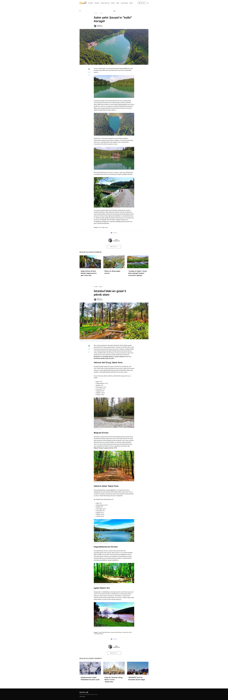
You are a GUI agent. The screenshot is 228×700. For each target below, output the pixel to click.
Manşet (101, 13)
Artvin (99, 227)
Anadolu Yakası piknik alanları (104, 632)
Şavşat (106, 227)
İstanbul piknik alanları (98, 633)
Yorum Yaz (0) (113, 246)
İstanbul (96, 286)
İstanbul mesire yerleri (127, 632)
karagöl (102, 227)
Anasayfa (96, 13)
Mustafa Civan (99, 25)
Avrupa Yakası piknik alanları (116, 632)
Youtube (143, 2)
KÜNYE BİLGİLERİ (82, 696)
